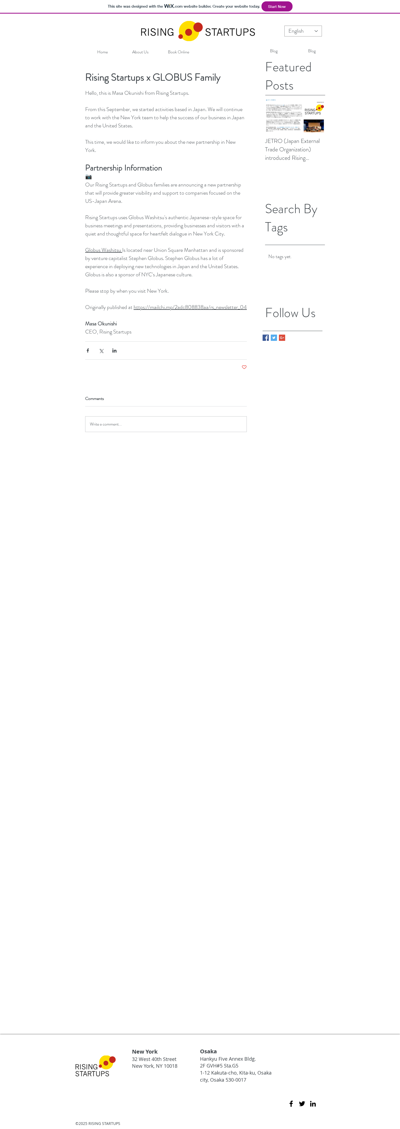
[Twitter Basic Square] (274, 338)
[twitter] (302, 1104)
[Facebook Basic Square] (266, 338)
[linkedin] (313, 1104)
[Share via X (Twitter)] (101, 350)
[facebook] (291, 1104)
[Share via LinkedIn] (114, 350)
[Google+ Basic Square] (282, 338)
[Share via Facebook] (87, 350)
